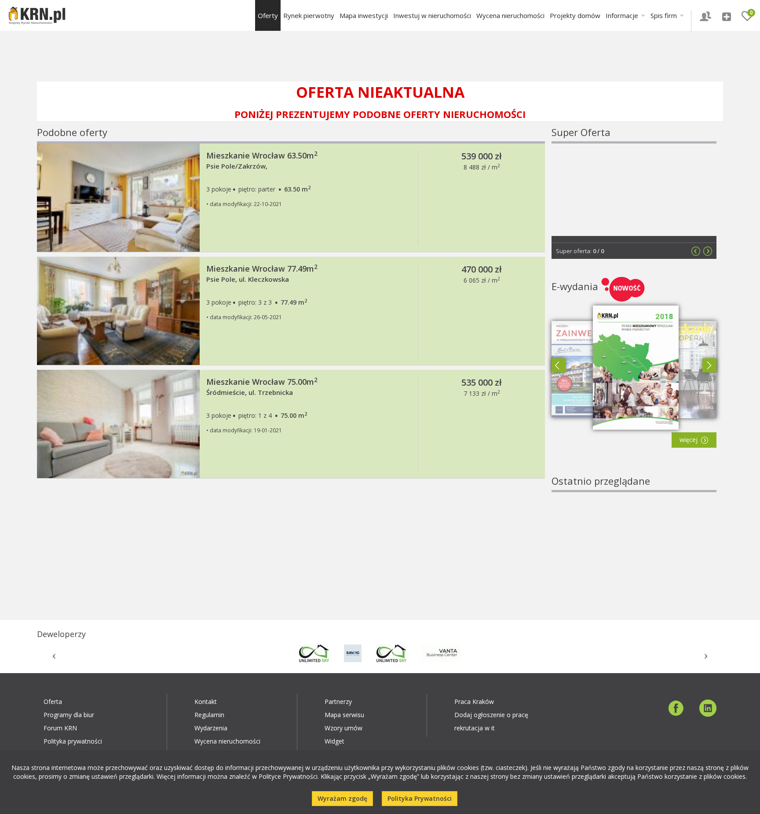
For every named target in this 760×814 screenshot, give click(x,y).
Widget (334, 741)
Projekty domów (575, 15)
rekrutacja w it (474, 728)
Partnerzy (338, 701)
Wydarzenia (210, 728)
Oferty (268, 15)
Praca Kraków (474, 701)
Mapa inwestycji (364, 15)
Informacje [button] (623, 15)
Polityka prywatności (73, 741)
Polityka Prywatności (419, 798)
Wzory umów (343, 728)
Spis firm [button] (664, 15)
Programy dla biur (69, 715)
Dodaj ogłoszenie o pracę (491, 715)
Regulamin (209, 715)
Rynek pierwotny (308, 15)
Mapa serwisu (344, 715)
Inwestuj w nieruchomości (432, 15)
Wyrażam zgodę (342, 798)
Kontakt (205, 701)
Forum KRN (60, 728)
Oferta (53, 701)
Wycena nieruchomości (510, 15)
